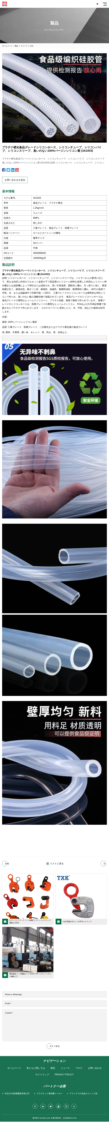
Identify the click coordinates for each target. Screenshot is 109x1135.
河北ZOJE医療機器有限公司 (17, 1093)
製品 (16, 46)
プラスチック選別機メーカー (49, 1093)
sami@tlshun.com (69, 1118)
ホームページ (7, 46)
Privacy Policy (64, 1074)
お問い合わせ (95, 1068)
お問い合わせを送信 (15, 180)
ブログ (79, 1068)
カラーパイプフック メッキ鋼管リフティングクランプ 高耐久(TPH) (30, 921)
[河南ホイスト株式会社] (4, 4)
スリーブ (24, 46)
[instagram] (66, 1106)
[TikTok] (74, 1106)
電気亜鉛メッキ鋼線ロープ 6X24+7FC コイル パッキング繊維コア (30, 975)
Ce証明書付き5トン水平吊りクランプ (77, 922)
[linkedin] (42, 1106)
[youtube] (58, 1106)
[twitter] (50, 1106)
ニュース (65, 1068)
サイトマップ (42, 1074)
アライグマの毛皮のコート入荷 (83, 1093)
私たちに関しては (36, 1068)
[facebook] (35, 1106)
